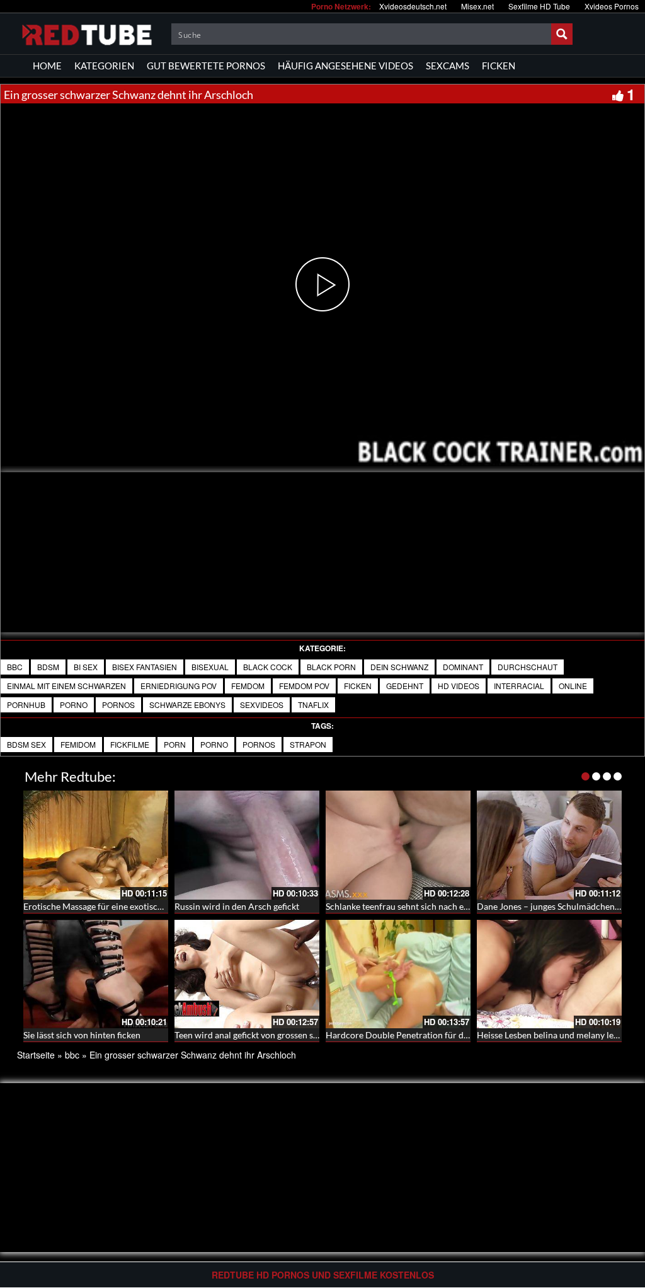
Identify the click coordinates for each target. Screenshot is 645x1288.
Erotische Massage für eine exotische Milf (104, 906)
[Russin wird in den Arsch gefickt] (246, 845)
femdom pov (304, 685)
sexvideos (261, 704)
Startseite (36, 1054)
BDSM (48, 666)
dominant (463, 666)
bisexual (210, 666)
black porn (331, 666)
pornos (118, 704)
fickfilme (129, 744)
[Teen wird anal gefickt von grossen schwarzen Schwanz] (246, 974)
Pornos (259, 744)
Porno (214, 744)
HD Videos (458, 685)
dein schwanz (399, 666)
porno (74, 704)
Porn (175, 744)
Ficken (358, 685)
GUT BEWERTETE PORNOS (206, 65)
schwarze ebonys (187, 704)
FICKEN (498, 65)
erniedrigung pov (178, 685)
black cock (267, 666)
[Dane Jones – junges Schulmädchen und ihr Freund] (549, 845)
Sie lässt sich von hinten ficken (81, 1035)
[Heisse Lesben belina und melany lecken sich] (549, 974)
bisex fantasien (144, 666)
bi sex (86, 666)
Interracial (519, 685)
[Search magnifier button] (562, 34)
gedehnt (404, 685)
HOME (47, 65)
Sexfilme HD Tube (539, 6)
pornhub (26, 704)
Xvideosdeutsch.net (413, 6)
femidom (78, 744)
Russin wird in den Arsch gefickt (236, 906)
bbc (15, 666)
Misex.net (477, 6)
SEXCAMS (447, 65)
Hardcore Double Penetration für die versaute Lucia (427, 1035)
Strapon (308, 744)
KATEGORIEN (104, 65)
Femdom (248, 685)
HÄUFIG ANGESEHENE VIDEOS (345, 65)
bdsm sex (26, 744)
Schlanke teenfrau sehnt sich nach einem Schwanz (422, 906)
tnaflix (313, 704)
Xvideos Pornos (612, 6)
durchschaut (527, 666)
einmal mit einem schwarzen (66, 685)
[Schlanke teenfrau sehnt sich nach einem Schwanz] (398, 845)
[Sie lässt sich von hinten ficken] (95, 974)
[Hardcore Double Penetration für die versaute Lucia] (398, 974)
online (573, 685)
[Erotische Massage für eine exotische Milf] (95, 845)
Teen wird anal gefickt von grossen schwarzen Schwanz (280, 1035)
